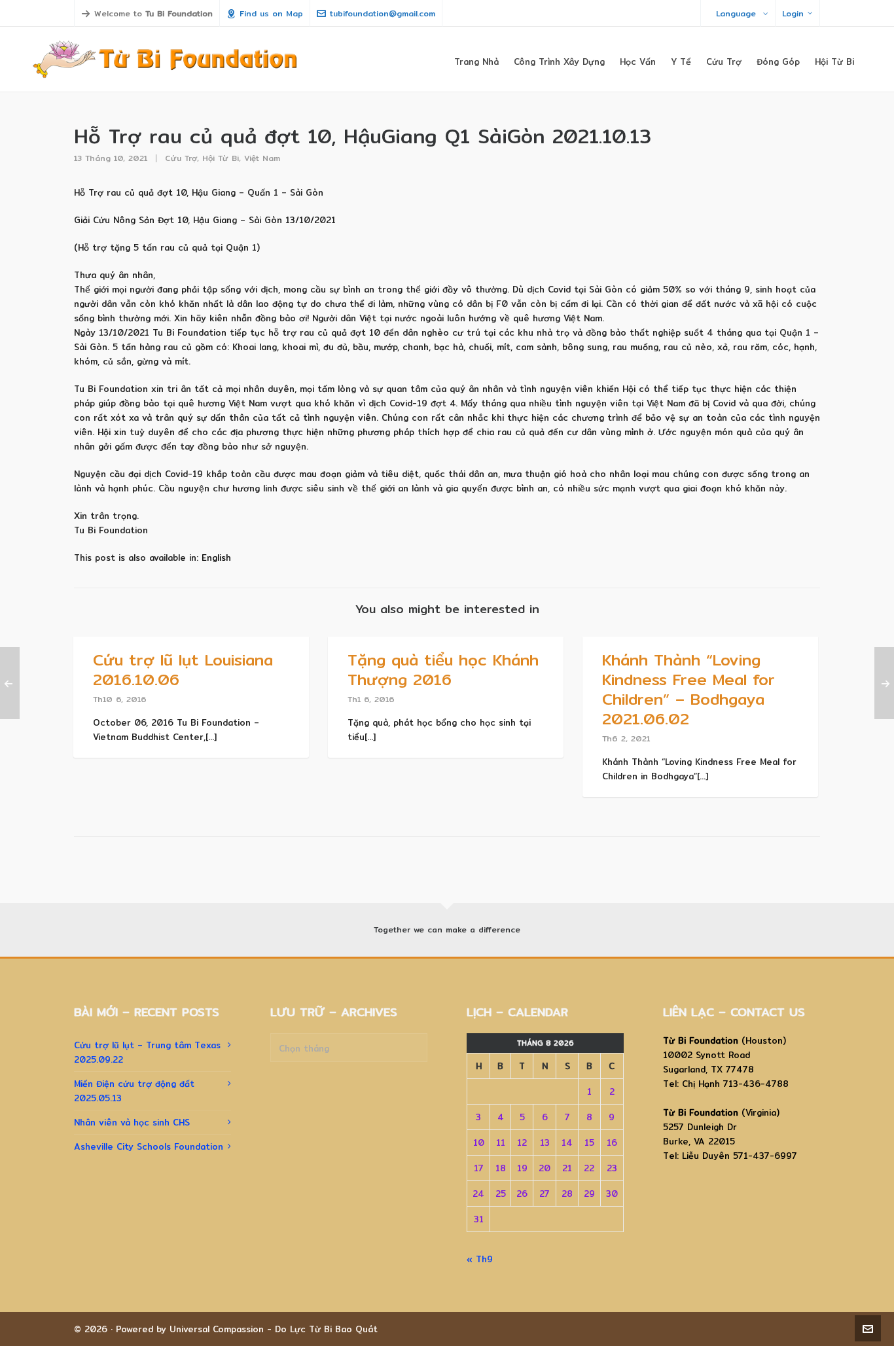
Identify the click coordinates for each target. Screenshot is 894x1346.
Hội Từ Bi (220, 158)
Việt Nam (262, 158)
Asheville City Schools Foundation (148, 1146)
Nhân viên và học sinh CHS (132, 1122)
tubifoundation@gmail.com (382, 13)
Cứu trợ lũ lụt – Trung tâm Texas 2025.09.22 (147, 1052)
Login (793, 13)
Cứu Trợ (181, 158)
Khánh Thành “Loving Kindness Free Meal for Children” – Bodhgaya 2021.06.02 (688, 689)
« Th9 (480, 1259)
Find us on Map (271, 13)
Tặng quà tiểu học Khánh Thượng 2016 (443, 669)
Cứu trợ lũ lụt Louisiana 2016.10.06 (183, 669)
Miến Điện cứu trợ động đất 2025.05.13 (134, 1091)
